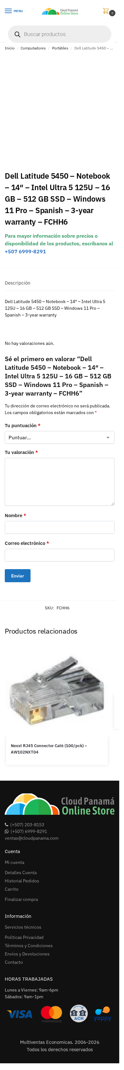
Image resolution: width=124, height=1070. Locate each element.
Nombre (15, 515)
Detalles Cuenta (21, 872)
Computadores (33, 48)
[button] (107, 11)
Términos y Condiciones (29, 945)
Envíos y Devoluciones (27, 954)
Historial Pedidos (22, 881)
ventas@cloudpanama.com (32, 838)
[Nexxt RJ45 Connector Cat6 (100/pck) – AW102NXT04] (57, 690)
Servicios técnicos (23, 927)
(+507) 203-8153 (27, 825)
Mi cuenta (14, 862)
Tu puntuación (22, 425)
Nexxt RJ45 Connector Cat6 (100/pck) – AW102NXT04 (49, 749)
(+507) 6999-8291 (28, 831)
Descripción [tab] (18, 283)
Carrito (11, 889)
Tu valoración (21, 452)
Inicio (10, 48)
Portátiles (60, 48)
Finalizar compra (21, 899)
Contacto (14, 962)
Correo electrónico (27, 543)
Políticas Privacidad (24, 937)
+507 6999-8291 (25, 251)
